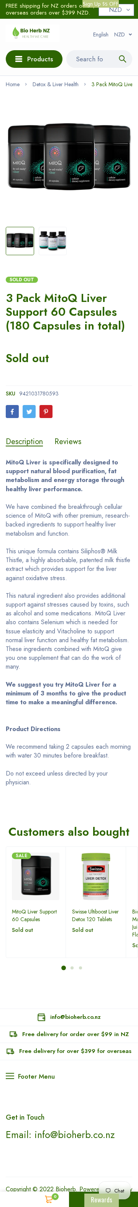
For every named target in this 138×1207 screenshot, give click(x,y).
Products (40, 59)
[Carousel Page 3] (80, 967)
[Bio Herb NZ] (32, 34)
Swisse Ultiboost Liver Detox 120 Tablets (95, 915)
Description (24, 441)
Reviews (67, 441)
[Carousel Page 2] (71, 967)
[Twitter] (29, 411)
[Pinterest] (46, 411)
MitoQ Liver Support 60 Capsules (34, 915)
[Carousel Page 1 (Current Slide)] (63, 968)
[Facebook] (12, 411)
